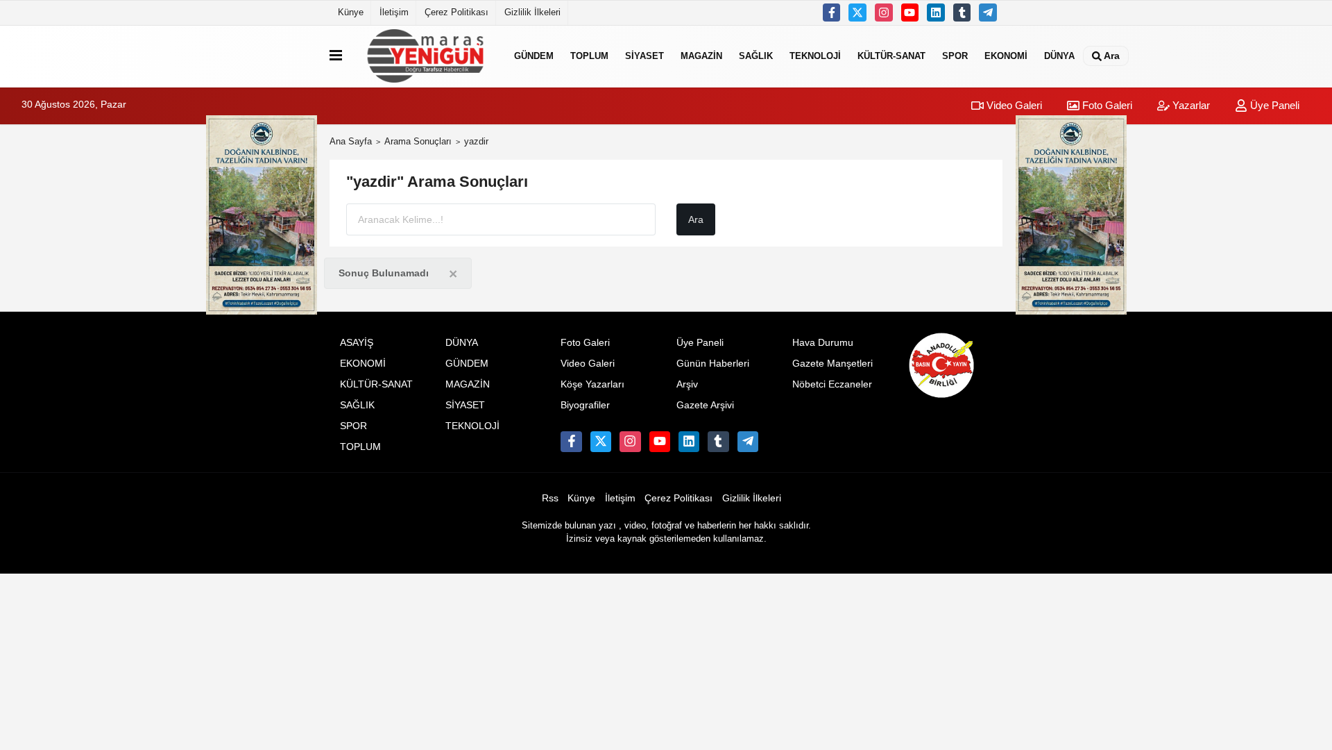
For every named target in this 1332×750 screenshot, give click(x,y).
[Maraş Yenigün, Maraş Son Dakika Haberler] (425, 56)
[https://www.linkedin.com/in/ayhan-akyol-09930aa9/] (936, 12)
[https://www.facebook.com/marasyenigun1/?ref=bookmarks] (832, 12)
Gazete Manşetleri (832, 363)
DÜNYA (1059, 56)
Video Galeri (1013, 105)
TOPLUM (589, 56)
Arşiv (687, 384)
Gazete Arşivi (705, 405)
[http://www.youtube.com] (910, 12)
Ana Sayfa (351, 141)
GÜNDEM (534, 56)
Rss (550, 498)
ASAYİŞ (356, 343)
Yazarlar (1190, 105)
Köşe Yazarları (592, 384)
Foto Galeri (1105, 105)
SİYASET (644, 56)
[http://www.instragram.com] (884, 12)
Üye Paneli (1273, 105)
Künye (351, 12)
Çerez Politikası (456, 12)
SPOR (955, 56)
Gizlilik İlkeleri (532, 12)
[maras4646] (988, 12)
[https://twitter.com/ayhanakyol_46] (857, 12)
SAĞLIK (756, 56)
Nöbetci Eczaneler (832, 384)
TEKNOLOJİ (815, 56)
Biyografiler (585, 405)
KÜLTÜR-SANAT (891, 56)
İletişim (394, 12)
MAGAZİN (701, 56)
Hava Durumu (822, 343)
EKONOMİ (1005, 56)
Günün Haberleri (712, 363)
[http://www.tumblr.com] (962, 12)
